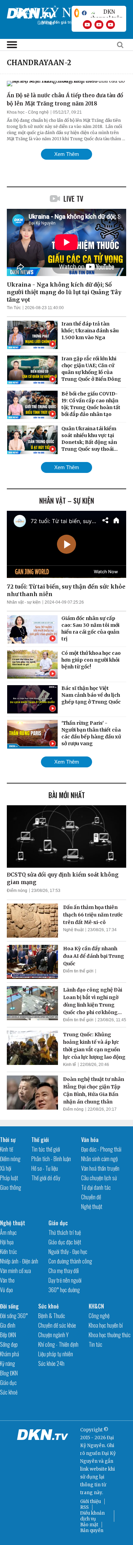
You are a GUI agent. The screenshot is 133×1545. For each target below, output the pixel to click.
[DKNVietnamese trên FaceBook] (84, 13)
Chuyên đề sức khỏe (57, 1325)
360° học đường (64, 1290)
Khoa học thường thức (110, 1335)
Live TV (73, 198)
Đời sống (9, 1306)
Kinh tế (69, 1064)
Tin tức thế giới (45, 1149)
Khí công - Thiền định (58, 1344)
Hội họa (7, 1242)
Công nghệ (99, 1316)
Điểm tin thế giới (78, 971)
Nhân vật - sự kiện (24, 602)
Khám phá (9, 1354)
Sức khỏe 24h (51, 1363)
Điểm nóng (17, 890)
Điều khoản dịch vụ (92, 1516)
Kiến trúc (8, 1251)
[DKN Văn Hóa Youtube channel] (110, 24)
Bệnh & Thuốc (51, 1316)
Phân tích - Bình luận (51, 1159)
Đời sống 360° (14, 1316)
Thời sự (8, 1140)
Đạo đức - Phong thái (101, 1149)
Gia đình (7, 1325)
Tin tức (95, 1344)
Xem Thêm (66, 154)
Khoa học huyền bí (106, 1325)
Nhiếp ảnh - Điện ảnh (19, 1261)
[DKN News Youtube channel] (87, 24)
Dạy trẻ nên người (65, 1280)
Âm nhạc (8, 1232)
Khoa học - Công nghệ (28, 112)
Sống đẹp (9, 1344)
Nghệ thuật (73, 929)
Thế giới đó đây (45, 1178)
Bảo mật (89, 1525)
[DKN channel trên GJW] (106, 13)
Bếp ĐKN (8, 1335)
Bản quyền (91, 1530)
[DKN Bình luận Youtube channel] (98, 24)
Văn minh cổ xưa (15, 1271)
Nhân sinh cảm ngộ (99, 1159)
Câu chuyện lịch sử (99, 1178)
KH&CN (96, 1306)
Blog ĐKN (9, 1373)
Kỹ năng (7, 1363)
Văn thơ (7, 1280)
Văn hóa (90, 1140)
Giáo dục (58, 1223)
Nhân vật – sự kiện (66, 500)
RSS (84, 1507)
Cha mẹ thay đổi (63, 1271)
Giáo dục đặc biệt (64, 1242)
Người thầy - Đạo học (67, 1251)
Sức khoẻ (8, 1392)
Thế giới (40, 1140)
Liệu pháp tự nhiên (55, 1354)
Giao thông (10, 1187)
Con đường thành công (70, 1261)
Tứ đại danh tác (96, 1187)
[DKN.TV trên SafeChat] (76, 13)
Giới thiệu (90, 1501)
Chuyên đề (91, 1197)
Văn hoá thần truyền (100, 1168)
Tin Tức (14, 307)
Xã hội (5, 1168)
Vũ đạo (6, 1290)
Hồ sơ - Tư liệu (44, 1168)
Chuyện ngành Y (53, 1335)
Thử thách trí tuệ (64, 1232)
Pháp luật (9, 1178)
